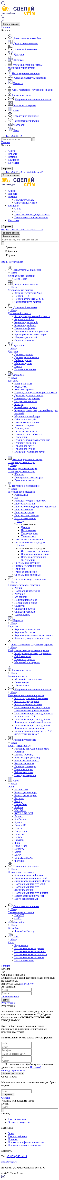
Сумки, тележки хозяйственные (32, 440)
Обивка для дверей (25, 419)
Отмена (5, 1097)
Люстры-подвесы (24, 512)
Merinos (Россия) (23, 754)
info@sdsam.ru (9, 1162)
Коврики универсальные (28, 704)
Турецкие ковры (23, 769)
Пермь (18, 837)
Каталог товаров (11, 24)
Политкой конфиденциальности (21, 1069)
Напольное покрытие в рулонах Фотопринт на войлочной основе (33, 720)
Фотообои (19, 124)
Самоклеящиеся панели (27, 301)
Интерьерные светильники (36, 551)
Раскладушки (21, 428)
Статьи (18, 211)
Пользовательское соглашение (31, 217)
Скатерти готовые (24, 611)
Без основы (20, 596)
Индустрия (20, 831)
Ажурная (19, 593)
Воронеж (7, 168)
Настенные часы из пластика (30, 954)
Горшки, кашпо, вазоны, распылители (35, 392)
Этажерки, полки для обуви (29, 451)
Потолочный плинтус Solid (29, 884)
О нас (17, 208)
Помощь (12, 156)
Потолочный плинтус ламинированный (26, 888)
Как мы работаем (17, 1136)
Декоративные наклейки (27, 38)
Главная (5, 27)
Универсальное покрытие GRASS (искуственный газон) (33, 732)
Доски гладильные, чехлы (28, 395)
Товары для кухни (24, 448)
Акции (12, 150)
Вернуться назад (10, 983)
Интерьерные (28, 530)
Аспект (18, 816)
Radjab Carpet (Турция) (27, 757)
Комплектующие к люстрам (30, 500)
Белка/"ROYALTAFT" (26, 760)
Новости (13, 153)
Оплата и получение (25, 202)
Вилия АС (20, 825)
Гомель (18, 828)
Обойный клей (22, 656)
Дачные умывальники (26, 357)
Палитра (19, 834)
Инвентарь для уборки (27, 398)
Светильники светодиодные (30, 542)
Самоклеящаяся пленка (26, 120)
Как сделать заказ (24, 199)
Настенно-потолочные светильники (33, 558)
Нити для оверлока (25, 775)
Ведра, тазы (21, 386)
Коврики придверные (26, 701)
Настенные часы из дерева (29, 948)
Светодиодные (29, 533)
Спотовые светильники (27, 565)
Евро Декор (20, 845)
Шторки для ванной (25, 337)
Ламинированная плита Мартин (32, 881)
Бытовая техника (21, 95)
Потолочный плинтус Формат (31, 892)
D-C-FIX (19, 915)
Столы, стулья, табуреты (28, 434)
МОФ (17, 854)
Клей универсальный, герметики (32, 653)
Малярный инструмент (27, 662)
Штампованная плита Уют (29, 895)
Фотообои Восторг (25, 931)
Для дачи (19, 54)
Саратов (19, 840)
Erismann (19, 798)
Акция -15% (21, 789)
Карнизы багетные (24, 632)
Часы (16, 130)
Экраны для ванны (25, 340)
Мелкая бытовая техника (28, 679)
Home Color (20, 804)
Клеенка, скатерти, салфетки (30, 77)
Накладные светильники (35, 554)
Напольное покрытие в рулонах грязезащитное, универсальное (32, 709)
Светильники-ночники (27, 562)
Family (18, 801)
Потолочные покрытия (26, 116)
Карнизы (18, 83)
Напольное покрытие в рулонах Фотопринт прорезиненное (32, 726)
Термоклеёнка (22, 614)
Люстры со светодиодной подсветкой (35, 506)
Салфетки (19, 605)
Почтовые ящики (24, 425)
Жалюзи (19, 474)
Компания (13, 159)
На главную (27, 983)
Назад (13, 272)
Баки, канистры (23, 383)
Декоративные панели (25, 43)
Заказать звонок (11, 175)
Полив (18, 366)
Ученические (28, 536)
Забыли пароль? (10, 996)
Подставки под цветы (26, 422)
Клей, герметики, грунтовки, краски (32, 89)
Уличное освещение (25, 571)
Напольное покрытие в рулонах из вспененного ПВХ (33, 715)
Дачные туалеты (23, 354)
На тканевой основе (25, 602)
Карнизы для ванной (26, 322)
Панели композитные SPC (29, 298)
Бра (16, 497)
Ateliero (18, 807)
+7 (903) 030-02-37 (32, 171)
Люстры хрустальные (26, 515)
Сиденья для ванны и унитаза (31, 331)
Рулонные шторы (24, 480)
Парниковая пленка (25, 369)
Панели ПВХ (21, 296)
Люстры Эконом (23, 509)
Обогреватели (22, 685)
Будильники (21, 945)
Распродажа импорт (25, 792)
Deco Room (20, 278)
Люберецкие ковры (25, 766)
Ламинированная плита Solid (30, 878)
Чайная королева (23, 772)
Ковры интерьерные (24, 105)
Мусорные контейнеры (27, 416)
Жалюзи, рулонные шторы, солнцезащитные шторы (25, 66)
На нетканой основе (25, 599)
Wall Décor (20, 810)
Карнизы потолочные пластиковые (34, 635)
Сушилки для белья (25, 443)
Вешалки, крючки (24, 389)
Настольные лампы (25, 518)
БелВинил (20, 819)
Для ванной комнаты (25, 49)
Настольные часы (24, 960)
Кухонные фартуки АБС (28, 293)
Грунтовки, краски (24, 659)
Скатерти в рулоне (24, 608)
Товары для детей (24, 445)
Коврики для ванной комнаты (31, 698)
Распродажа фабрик (25, 795)
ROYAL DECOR (23, 813)
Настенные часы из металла (30, 951)
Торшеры (19, 568)
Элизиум (19, 848)
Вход (4, 261)
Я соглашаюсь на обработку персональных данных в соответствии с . (27, 1067)
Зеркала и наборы (24, 319)
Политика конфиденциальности (32, 214)
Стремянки (20, 437)
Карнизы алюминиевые (27, 629)
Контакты (13, 162)
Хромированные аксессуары (30, 334)
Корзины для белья (25, 325)
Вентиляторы (22, 682)
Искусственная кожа (25, 401)
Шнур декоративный (26, 898)
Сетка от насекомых (25, 431)
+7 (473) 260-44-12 (11, 135)
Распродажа (21, 494)
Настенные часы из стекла (29, 957)
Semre (17, 851)
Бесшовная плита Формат (28, 875)
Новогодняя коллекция (27, 591)
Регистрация (16, 261)
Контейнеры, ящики (25, 407)
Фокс (17, 842)
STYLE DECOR (23, 857)
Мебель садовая (23, 363)
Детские (25, 527)
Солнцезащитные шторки (28, 477)
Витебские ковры (24, 763)
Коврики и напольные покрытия (33, 99)
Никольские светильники (28, 539)
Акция (18, 588)
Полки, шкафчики (24, 328)
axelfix (17, 918)
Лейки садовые (22, 360)
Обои (16, 110)
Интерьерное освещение (25, 73)
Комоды (18, 404)
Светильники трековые (27, 574)
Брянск (18, 822)
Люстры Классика (24, 503)
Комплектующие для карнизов (31, 638)
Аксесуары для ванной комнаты (32, 316)
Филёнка (19, 860)
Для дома (18, 60)
